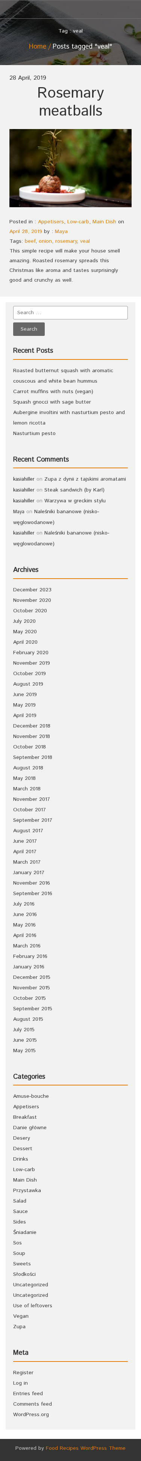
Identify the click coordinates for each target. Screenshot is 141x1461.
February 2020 (31, 652)
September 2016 (32, 893)
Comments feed (32, 1404)
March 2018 (27, 789)
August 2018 (28, 768)
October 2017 (29, 810)
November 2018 (31, 736)
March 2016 (27, 946)
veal (85, 241)
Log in (20, 1383)
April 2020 (25, 642)
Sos (17, 1243)
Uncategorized (30, 1285)
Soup (19, 1253)
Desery (21, 1138)
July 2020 (24, 621)
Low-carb (78, 222)
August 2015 (28, 1019)
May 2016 (24, 925)
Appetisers (51, 222)
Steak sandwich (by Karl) (74, 490)
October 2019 (29, 673)
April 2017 (24, 851)
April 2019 (24, 715)
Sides (19, 1222)
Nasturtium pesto (34, 433)
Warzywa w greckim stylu (75, 501)
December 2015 (31, 977)
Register (23, 1372)
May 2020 (25, 631)
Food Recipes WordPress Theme (86, 1448)
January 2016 (28, 967)
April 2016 (24, 935)
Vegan (21, 1316)
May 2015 (24, 1050)
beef (30, 241)
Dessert (22, 1148)
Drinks (20, 1159)
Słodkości (24, 1274)
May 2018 (24, 778)
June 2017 (25, 841)
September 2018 (32, 757)
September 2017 (32, 820)
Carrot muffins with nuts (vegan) (53, 391)
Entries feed (28, 1393)
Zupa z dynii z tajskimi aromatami (85, 479)
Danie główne (30, 1127)
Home (37, 47)
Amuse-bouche (31, 1096)
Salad (19, 1201)
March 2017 (27, 862)
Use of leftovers (32, 1306)
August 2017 (28, 830)
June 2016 (25, 914)
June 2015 (25, 1040)
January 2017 (28, 872)
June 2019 (25, 694)
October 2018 (29, 747)
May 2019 (24, 705)
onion (45, 241)
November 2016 (31, 883)
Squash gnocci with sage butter (52, 402)
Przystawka (27, 1190)
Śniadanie (24, 1232)
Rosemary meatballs (70, 102)
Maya (61, 231)
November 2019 (31, 663)
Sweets (22, 1264)
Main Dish (104, 222)
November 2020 (32, 600)
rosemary (66, 241)
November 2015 (31, 988)
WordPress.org (31, 1414)
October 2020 (30, 611)
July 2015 (24, 1029)
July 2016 (24, 904)
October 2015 (29, 998)
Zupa (19, 1326)
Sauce (20, 1211)
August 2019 (28, 684)
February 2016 (30, 956)
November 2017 (31, 799)
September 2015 (32, 1009)
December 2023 (32, 590)
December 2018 (31, 726)
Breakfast (25, 1117)
